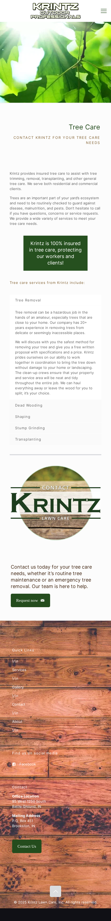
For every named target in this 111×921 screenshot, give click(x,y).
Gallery (18, 687)
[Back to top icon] (55, 891)
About (17, 721)
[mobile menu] (103, 10)
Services (19, 670)
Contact (18, 704)
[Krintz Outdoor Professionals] (55, 11)
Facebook (27, 764)
